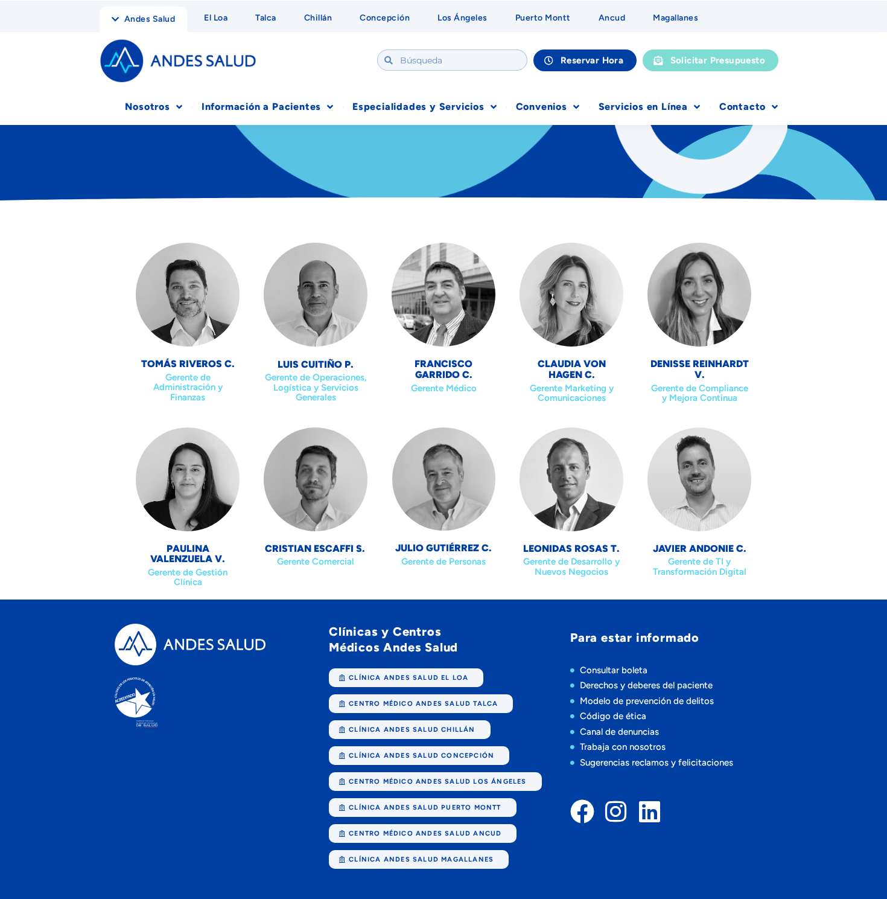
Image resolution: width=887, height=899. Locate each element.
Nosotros (147, 106)
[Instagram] (616, 811)
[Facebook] (582, 811)
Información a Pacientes (261, 106)
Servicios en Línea (643, 106)
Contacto (742, 106)
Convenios (541, 106)
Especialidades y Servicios (418, 106)
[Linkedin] (650, 811)
